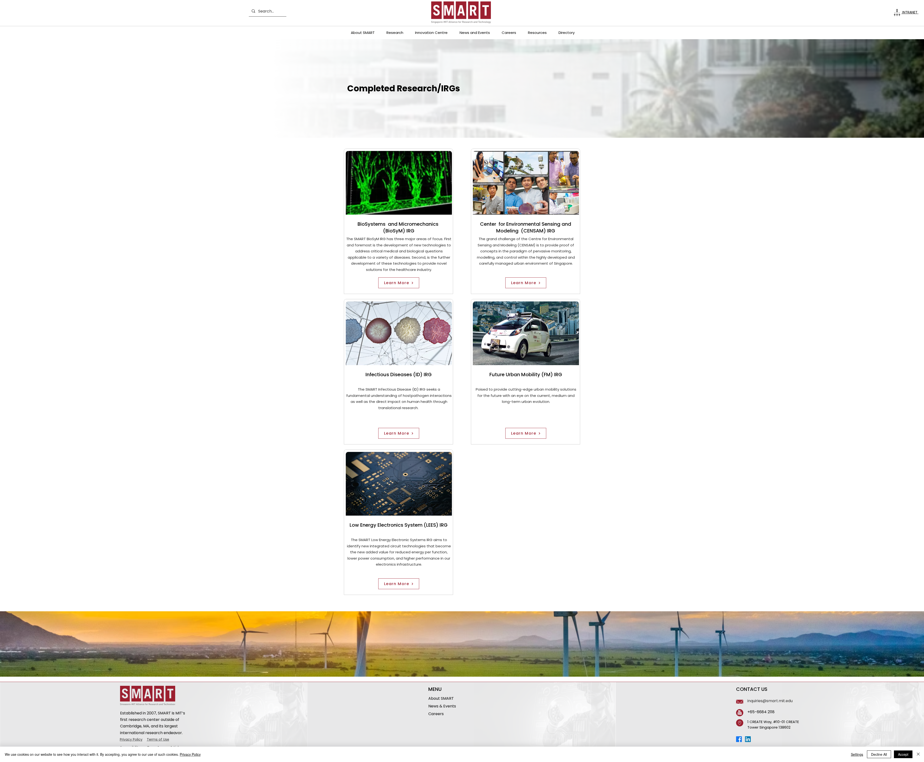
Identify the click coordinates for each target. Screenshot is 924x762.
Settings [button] (857, 754)
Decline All (879, 754)
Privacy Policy (131, 739)
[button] (362, 32)
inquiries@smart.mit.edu (770, 701)
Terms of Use (158, 739)
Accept (903, 754)
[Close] (918, 754)
